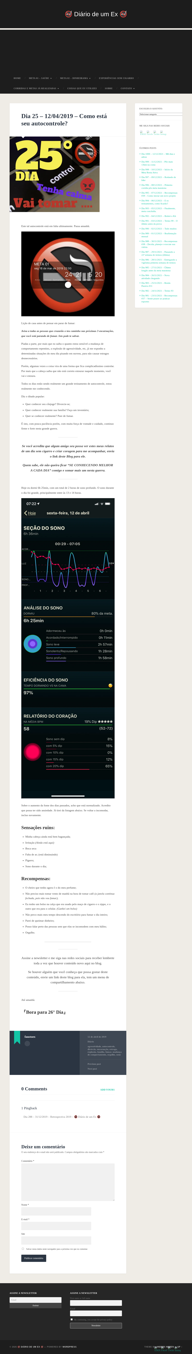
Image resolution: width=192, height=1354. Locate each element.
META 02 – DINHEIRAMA (74, 78)
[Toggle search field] (177, 88)
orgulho (111, 1054)
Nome (25, 1205)
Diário (91, 1041)
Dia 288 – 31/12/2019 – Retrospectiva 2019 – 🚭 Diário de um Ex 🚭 (62, 1116)
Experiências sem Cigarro (116, 78)
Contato (126, 88)
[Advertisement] (96, 51)
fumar (108, 1052)
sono (118, 1054)
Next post (92, 1068)
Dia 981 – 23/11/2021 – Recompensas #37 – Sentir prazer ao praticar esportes (159, 298)
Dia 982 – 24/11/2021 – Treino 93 (157, 290)
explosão (92, 1052)
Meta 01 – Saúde (39, 78)
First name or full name (80, 1298)
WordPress (70, 1347)
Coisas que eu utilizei (82, 88)
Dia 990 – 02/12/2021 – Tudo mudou (159, 228)
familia (100, 1052)
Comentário (27, 1161)
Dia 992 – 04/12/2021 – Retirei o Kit (158, 216)
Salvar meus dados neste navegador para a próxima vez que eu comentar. (57, 1249)
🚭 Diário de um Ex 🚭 (96, 14)
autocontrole (108, 1046)
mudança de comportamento (105, 1053)
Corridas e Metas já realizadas (35, 88)
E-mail (25, 1219)
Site (23, 1234)
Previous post (94, 1064)
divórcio (92, 1049)
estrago (113, 1049)
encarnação (102, 1049)
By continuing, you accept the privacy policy (93, 1320)
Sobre (109, 88)
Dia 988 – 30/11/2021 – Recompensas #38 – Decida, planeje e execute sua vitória (159, 244)
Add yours (107, 1089)
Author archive (27, 1043)
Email (72, 1309)
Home (17, 78)
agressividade (94, 1046)
